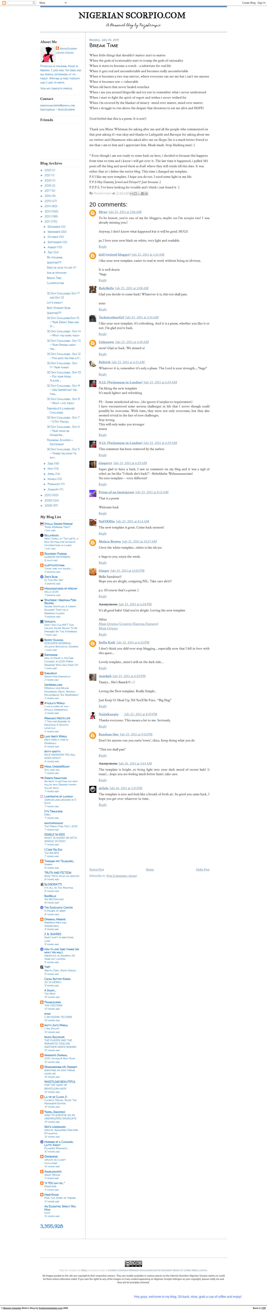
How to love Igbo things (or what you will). (61, 950)
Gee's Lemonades (55, 1127)
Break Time (54, 278)
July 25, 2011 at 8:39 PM (140, 714)
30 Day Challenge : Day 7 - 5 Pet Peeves (63, 419)
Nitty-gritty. (52, 751)
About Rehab (52, 1174)
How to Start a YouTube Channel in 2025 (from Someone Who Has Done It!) (61, 661)
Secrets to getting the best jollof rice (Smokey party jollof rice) (61, 784)
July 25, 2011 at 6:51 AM (128, 362)
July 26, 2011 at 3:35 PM (126, 788)
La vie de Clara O (55, 1097)
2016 (48, 196)
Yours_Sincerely (54, 1112)
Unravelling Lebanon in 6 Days (60, 801)
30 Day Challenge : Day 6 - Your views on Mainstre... (63, 431)
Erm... (47, 814)
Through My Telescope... (59, 861)
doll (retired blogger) (114, 254)
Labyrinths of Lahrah (58, 796)
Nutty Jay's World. (56, 1025)
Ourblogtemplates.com (51, 1308)
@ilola (103, 788)
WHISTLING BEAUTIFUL (60, 1082)
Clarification (55, 283)
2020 (48, 180)
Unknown (106, 342)
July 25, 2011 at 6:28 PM (135, 604)
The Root (50, 993)
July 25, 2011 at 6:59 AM (160, 382)
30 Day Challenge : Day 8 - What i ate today (63, 401)
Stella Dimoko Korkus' (58, 524)
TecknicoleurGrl (111, 317)
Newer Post (96, 869)
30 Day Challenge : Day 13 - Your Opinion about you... (64, 345)
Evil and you (52, 769)
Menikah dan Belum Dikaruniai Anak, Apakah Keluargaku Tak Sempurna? (61, 691)
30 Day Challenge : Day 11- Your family (62, 365)
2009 (49, 500)
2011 (48, 221)
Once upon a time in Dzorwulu (56, 741)
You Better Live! (54, 899)
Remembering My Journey (60, 1067)
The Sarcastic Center (58, 907)
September (55, 242)
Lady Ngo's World (55, 736)
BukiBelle (50, 896)
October (53, 237)
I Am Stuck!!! (51, 1028)
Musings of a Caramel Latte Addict (58, 1143)
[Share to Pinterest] (146, 194)
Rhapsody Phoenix (55, 553)
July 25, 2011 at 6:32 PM (132, 642)
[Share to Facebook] (143, 194)
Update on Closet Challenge (55, 1161)
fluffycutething (54, 565)
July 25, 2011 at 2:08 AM (132, 288)
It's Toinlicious (53, 811)
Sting (83, 1270)
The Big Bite (51, 853)
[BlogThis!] (135, 194)
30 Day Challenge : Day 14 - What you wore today (64, 333)
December (54, 226)
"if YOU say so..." (54, 1183)
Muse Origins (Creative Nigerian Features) (129, 624)
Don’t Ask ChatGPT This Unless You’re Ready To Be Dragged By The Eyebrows (60, 628)
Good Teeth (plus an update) (61, 876)
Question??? (54, 262)
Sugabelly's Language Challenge (61, 410)
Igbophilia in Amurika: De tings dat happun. (59, 957)
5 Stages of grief (55, 910)
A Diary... (50, 990)
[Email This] (132, 194)
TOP (263, 1308)
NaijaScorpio (68, 48)
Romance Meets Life (57, 718)
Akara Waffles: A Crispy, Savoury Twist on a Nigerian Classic (60, 610)
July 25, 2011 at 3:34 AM (142, 317)
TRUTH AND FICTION (57, 872)
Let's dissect (55, 302)
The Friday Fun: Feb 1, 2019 (60, 826)
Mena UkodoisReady (57, 766)
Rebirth (104, 362)
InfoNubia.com (53, 685)
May (51, 468)
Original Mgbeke (55, 919)
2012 (48, 216)
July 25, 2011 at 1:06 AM (125, 212)
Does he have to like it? (61, 267)
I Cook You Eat (53, 849)
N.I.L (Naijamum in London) (120, 382)
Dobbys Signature (55, 778)
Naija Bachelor (54, 1037)
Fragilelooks (52, 1002)
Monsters (50, 1186)
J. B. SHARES (52, 934)
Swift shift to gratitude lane (59, 938)
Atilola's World (54, 703)
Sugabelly (50, 673)
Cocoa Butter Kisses (57, 979)
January (53, 489)
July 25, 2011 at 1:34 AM (148, 254)
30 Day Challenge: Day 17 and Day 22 (63, 295)
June (51, 463)
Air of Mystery (57, 273)
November (54, 232)
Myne (103, 212)
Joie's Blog (51, 577)
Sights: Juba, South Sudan (60, 970)
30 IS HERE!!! (52, 982)
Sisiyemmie (51, 655)
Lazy (47, 1212)
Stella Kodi (107, 642)
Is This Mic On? (53, 580)
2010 (48, 495)
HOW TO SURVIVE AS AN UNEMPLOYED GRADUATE (60, 1116)
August (52, 247)
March (52, 479)
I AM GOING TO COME (58, 1017)
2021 (48, 175)
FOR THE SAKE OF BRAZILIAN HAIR (55, 1086)
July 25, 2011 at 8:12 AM (151, 492)
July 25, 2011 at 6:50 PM (129, 676)
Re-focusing (54, 257)
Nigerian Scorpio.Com (132, 15)
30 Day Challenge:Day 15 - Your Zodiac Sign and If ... (63, 322)
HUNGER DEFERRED (57, 557)
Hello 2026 (51, 591)
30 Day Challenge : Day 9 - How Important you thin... (63, 390)
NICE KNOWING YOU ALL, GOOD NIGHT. (60, 756)
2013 (48, 211)
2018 (48, 185)
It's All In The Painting (58, 887)
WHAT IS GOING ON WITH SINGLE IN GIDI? (60, 839)
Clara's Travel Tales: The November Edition (60, 1101)
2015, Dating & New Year (59, 1058)
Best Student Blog (58, 308)
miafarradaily (53, 823)
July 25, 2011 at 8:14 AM (132, 521)
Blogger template (12, 1308)
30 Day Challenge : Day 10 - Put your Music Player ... (64, 376)
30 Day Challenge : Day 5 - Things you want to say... (63, 453)
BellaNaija (51, 535)
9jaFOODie (107, 521)
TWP (47, 967)
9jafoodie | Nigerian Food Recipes (60, 601)
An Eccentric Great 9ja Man (60, 1207)
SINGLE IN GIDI (54, 834)
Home (150, 869)
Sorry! (48, 864)
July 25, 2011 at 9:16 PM (136, 734)
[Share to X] (139, 194)
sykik (47, 1013)
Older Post (203, 869)
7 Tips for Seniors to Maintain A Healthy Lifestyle (57, 725)
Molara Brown (110, 541)
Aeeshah (105, 676)
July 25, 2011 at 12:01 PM (127, 570)
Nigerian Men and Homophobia (55, 924)
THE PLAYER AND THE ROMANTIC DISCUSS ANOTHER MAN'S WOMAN (60, 1043)
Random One (109, 734)
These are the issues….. (58, 568)
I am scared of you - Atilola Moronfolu (57, 708)
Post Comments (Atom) (122, 875)
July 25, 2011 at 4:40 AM (132, 342)
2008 (49, 505)
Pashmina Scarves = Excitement (60, 442)
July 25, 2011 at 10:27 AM (139, 541)
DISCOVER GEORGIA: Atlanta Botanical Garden (61, 644)
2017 (48, 190)
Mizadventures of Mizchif (60, 588)
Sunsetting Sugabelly (57, 676)
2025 (48, 170)
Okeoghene (51, 1156)
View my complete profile (56, 88)
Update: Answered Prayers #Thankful (61, 1131)
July (50, 252)
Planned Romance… (56, 1148)
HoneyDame (51, 1194)
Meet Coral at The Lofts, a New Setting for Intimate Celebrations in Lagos (61, 542)
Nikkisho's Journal (55, 1055)
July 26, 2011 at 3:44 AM (135, 763)
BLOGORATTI (53, 884)
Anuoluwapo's (53, 1171)
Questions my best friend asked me (59, 1071)
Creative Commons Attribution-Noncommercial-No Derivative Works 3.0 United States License (157, 1270)
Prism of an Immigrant (116, 492)
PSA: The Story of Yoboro (60, 1198)
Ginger (104, 570)
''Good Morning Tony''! (57, 527)
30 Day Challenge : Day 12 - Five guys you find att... (64, 356)
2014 (48, 206)
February (54, 484)
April (51, 474)
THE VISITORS (53, 1005)
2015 (48, 201)
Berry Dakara (53, 640)
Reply (103, 246)
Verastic (50, 621)
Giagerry (105, 463)
